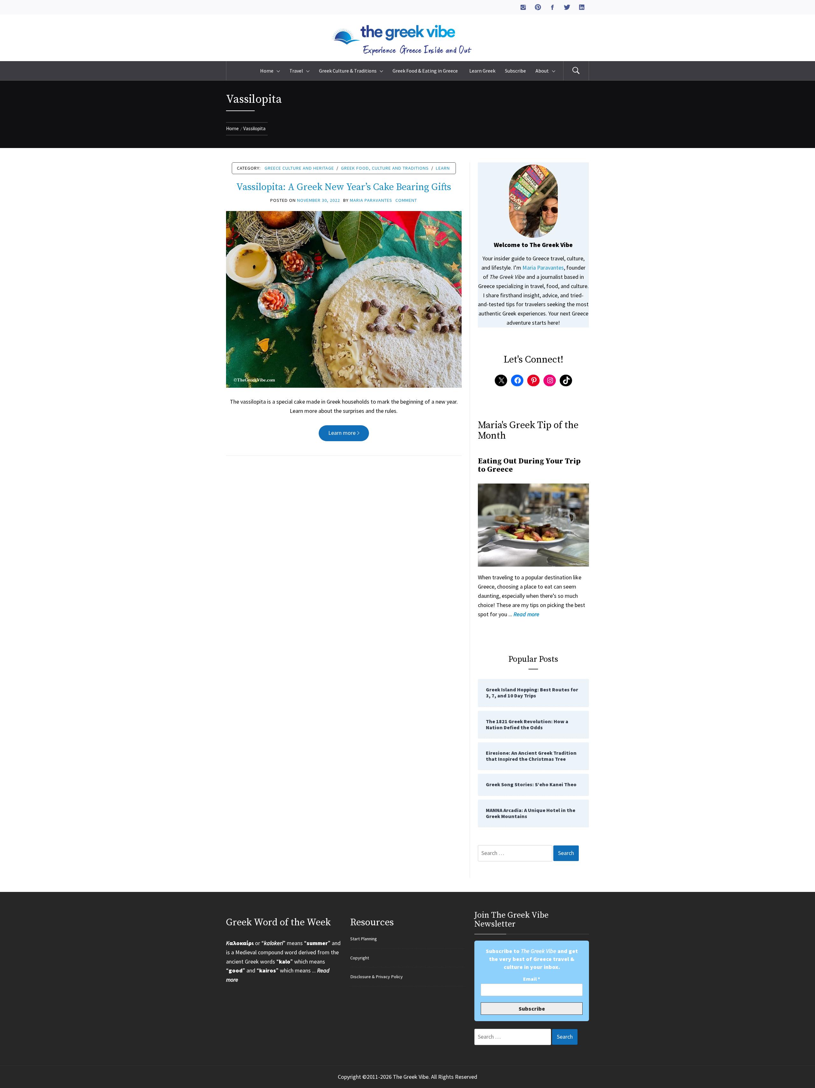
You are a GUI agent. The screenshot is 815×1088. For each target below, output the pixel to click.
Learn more (342, 432)
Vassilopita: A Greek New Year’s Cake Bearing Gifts (343, 187)
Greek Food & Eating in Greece (426, 70)
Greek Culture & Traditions (348, 70)
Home (266, 70)
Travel (296, 70)
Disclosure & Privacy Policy (376, 976)
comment (406, 200)
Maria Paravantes (371, 200)
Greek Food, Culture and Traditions (385, 168)
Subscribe (515, 70)
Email (531, 979)
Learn (443, 168)
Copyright (359, 958)
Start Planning (363, 939)
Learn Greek (482, 70)
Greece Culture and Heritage (299, 168)
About (542, 70)
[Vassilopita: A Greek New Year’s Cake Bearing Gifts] (344, 298)
